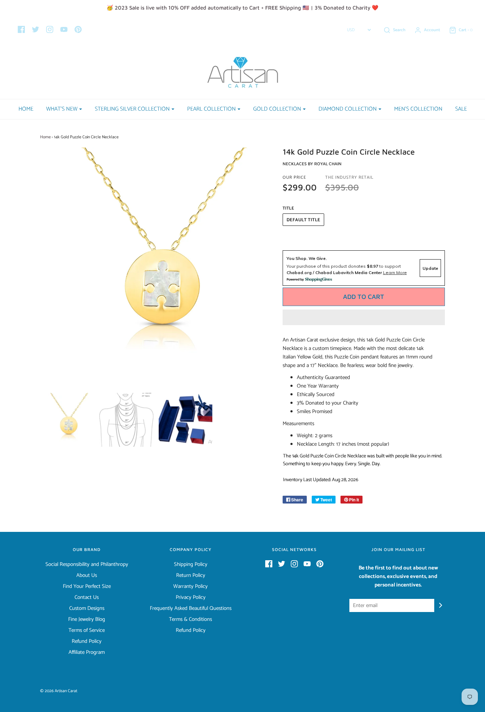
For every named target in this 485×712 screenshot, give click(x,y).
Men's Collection (418, 109)
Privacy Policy (191, 597)
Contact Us (87, 597)
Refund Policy (87, 641)
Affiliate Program (87, 652)
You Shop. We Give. (307, 258)
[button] (364, 317)
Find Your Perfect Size (87, 586)
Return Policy (190, 575)
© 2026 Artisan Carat (58, 691)
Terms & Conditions (190, 619)
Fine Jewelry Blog (86, 619)
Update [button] (430, 268)
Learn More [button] (395, 272)
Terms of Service (87, 630)
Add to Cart (363, 296)
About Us (86, 575)
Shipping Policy (190, 564)
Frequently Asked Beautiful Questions (190, 608)
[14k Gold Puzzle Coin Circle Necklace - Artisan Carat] (67, 420)
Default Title (303, 220)
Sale (461, 109)
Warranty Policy (190, 586)
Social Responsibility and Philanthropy (86, 564)
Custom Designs (86, 608)
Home (25, 109)
